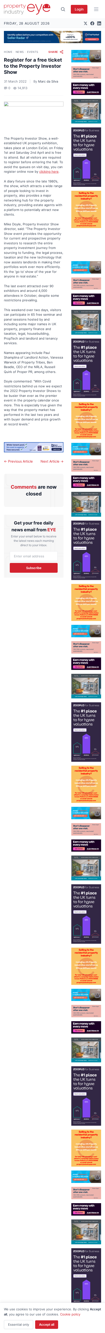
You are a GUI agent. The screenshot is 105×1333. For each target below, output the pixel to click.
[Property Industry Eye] (27, 9)
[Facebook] (92, 23)
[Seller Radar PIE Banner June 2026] (52, 37)
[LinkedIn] (99, 23)
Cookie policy (70, 1314)
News (20, 52)
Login (79, 9)
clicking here (49, 171)
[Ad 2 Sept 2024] (86, 209)
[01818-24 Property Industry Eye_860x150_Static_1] (33, 447)
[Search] (63, 9)
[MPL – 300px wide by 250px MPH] (86, 111)
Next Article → (52, 461)
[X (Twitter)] (85, 23)
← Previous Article (18, 461)
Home (8, 52)
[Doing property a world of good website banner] (86, 56)
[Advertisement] (86, 242)
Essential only (18, 1324)
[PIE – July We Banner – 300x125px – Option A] (86, 89)
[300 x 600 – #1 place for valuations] (86, 157)
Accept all (46, 1324)
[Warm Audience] (86, 72)
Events (32, 52)
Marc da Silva (48, 81)
